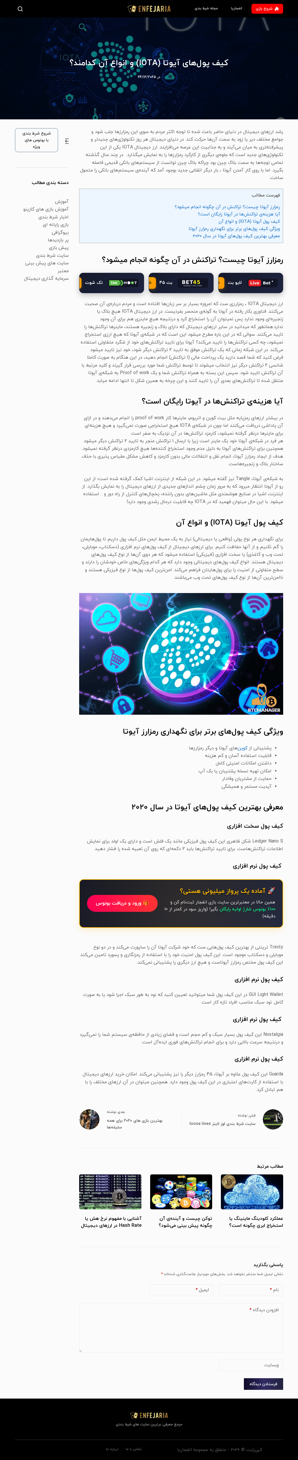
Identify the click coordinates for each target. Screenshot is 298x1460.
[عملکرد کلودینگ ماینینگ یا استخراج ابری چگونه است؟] (252, 1191)
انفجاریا (236, 8)
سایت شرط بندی (52, 255)
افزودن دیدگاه (264, 1310)
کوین (243, 748)
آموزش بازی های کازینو (46, 209)
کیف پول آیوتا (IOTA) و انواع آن (249, 221)
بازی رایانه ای (56, 225)
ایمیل (202, 1290)
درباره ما (112, 1449)
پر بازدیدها (58, 240)
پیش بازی (59, 248)
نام (274, 1290)
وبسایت (271, 1365)
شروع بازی (264, 8)
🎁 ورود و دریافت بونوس (122, 903)
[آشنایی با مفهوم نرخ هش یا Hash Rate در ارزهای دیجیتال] (110, 1191)
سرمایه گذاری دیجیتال (46, 278)
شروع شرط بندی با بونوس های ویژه (36, 140)
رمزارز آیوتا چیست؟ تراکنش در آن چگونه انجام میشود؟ (227, 207)
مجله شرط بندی (206, 8)
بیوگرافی (60, 232)
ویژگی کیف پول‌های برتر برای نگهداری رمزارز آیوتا (234, 229)
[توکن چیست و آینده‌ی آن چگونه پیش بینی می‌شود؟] (181, 1191)
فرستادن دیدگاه (263, 1384)
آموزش (62, 202)
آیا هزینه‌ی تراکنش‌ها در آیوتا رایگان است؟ (239, 214)
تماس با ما (134, 1449)
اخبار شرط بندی (53, 217)
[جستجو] (21, 8)
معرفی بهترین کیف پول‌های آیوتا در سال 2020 (236, 236)
